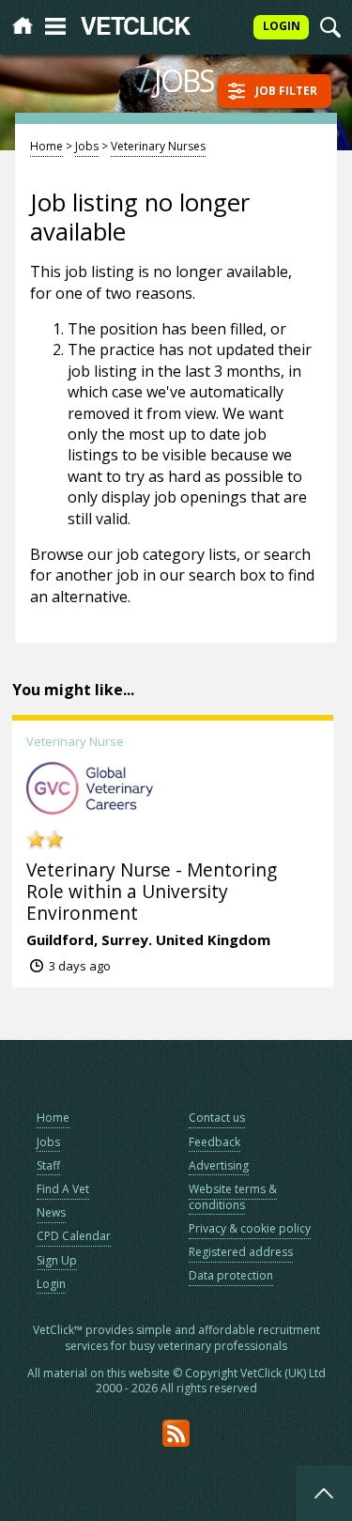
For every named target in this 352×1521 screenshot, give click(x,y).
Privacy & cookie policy (250, 1228)
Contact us (217, 1117)
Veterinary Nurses (158, 146)
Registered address (241, 1252)
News (51, 1212)
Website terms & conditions (233, 1197)
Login (51, 1284)
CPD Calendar (74, 1236)
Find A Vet (63, 1189)
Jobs (87, 146)
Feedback (214, 1142)
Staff (48, 1165)
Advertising (219, 1165)
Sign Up (57, 1260)
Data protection (231, 1275)
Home (46, 146)
